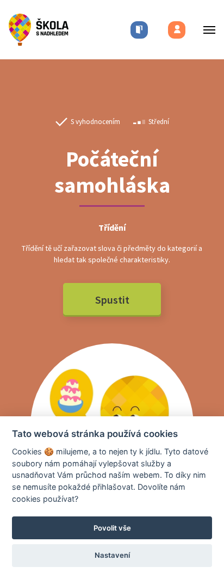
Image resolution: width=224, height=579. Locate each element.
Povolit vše (112, 527)
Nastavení (112, 555)
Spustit (112, 299)
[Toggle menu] (206, 29)
